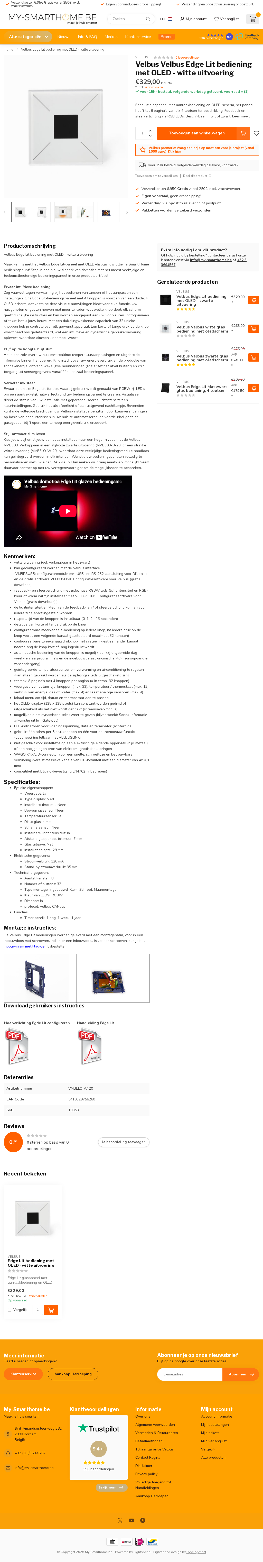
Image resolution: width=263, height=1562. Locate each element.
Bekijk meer (107, 1487)
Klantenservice (138, 36)
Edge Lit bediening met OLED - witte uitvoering (31, 1263)
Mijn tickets (210, 1432)
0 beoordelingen (187, 57)
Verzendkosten (154, 87)
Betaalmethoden (149, 1441)
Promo (167, 36)
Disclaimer (143, 1465)
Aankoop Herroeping (73, 1374)
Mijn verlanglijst (214, 1441)
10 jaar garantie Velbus (154, 1449)
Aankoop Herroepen (151, 1496)
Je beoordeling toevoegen (124, 1142)
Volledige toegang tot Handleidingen (153, 1485)
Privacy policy (146, 1474)
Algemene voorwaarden (155, 1424)
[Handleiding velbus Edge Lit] (90, 1046)
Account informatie (216, 1416)
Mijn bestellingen (215, 1424)
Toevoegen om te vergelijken (156, 175)
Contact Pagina (147, 1457)
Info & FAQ (87, 36)
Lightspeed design (167, 1552)
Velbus (141, 57)
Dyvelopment (196, 1552)
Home (8, 49)
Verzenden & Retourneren (156, 1432)
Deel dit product (195, 175)
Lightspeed (142, 1552)
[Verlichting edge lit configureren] (17, 1046)
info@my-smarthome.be (211, 260)
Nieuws (63, 36)
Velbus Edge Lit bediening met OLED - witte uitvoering (62, 49)
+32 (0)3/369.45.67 (30, 1453)
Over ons (142, 1416)
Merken (111, 36)
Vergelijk (20, 1310)
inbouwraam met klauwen (25, 946)
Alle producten (213, 1457)
